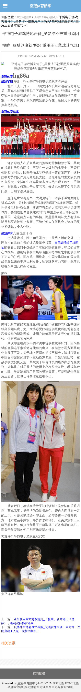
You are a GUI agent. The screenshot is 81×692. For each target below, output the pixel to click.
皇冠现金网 (44, 687)
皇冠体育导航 (16, 687)
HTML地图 (72, 683)
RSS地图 (58, 683)
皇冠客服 (57, 687)
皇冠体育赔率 (40, 6)
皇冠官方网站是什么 (45, 17)
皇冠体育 (31, 687)
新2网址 (68, 687)
